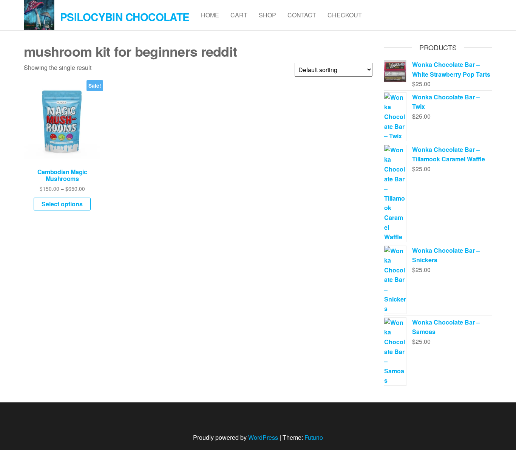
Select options (62, 203)
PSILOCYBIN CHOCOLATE (125, 17)
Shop (267, 15)
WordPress (263, 437)
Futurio (313, 437)
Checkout (345, 15)
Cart (238, 15)
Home (210, 15)
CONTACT (301, 15)
